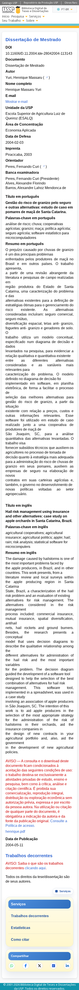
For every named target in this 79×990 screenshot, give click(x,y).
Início (5, 16)
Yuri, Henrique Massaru (23, 77)
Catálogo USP (9, 3)
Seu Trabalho (11, 21)
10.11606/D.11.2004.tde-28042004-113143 (38, 53)
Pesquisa (17, 16)
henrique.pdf (15, 831)
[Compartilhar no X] (39, 965)
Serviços (35, 16)
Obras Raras (72, 2)
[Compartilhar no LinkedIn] (67, 965)
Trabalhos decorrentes (30, 916)
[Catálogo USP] (46, 77)
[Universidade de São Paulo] (8, 10)
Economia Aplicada (20, 130)
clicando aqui (35, 868)
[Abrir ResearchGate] (53, 965)
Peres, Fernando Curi (22, 166)
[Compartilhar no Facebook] (25, 965)
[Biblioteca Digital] (17, 10)
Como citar (20, 939)
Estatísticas (20, 928)
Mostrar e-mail (16, 101)
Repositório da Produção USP (41, 2)
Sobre (30, 21)
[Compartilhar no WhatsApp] (11, 965)
